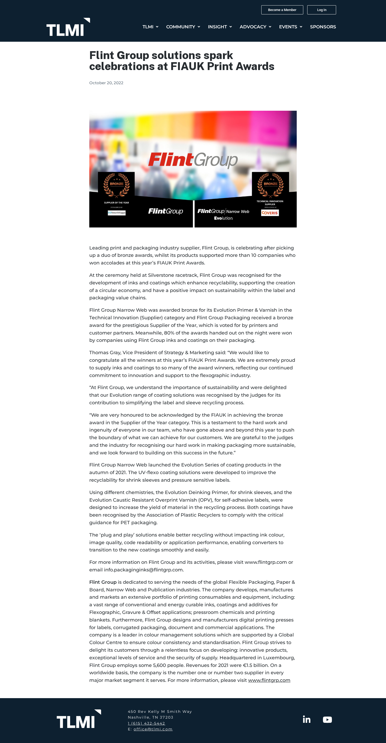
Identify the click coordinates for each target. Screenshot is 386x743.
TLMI (148, 26)
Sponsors (323, 26)
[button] (150, 27)
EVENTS (288, 26)
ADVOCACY (253, 26)
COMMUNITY (180, 26)
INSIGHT (217, 26)
